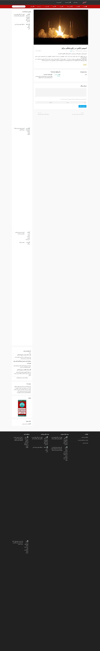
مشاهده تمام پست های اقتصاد (22, 377)
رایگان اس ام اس (85, 437)
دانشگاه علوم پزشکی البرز (20, 24)
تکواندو (15, 386)
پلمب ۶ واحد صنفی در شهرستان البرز (24, 354)
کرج (24, 392)
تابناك (23, 386)
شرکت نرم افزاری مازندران (83, 440)
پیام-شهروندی (21, 391)
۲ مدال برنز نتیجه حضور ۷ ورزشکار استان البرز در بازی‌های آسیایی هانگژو (18, 439)
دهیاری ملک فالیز (24, 389)
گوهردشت (18, 392)
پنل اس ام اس (85, 443)
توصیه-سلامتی (19, 386)
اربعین (30, 386)
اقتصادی (27, 386)
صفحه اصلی (75, 2)
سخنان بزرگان (22, 242)
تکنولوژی (84, 64)
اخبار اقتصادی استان (27, 351)
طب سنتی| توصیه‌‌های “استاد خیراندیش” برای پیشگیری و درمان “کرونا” (17, 543)
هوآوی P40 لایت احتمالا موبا (48, 74)
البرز (25, 386)
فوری (15, 389)
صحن (17, 389)
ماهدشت (29, 391)
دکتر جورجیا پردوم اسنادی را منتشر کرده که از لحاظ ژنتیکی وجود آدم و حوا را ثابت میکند (56, 449)
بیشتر (30, 352)
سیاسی (19, 389)
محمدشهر (26, 391)
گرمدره (22, 392)
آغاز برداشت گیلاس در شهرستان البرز (24, 369)
